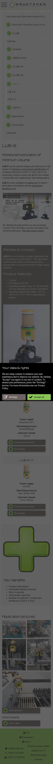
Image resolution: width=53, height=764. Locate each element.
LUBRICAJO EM (19, 58)
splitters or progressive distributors (29, 169)
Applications (18, 116)
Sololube (16, 49)
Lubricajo (11, 41)
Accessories (18, 125)
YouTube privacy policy (33, 231)
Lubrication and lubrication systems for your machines (27, 16)
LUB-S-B (11, 91)
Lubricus (16, 107)
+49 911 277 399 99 (15, 757)
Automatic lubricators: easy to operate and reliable (30, 24)
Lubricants (11, 132)
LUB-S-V (26, 460)
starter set (32, 183)
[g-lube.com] (30, 4)
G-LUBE (16, 33)
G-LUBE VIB (17, 75)
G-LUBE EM (17, 66)
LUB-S (15, 83)
